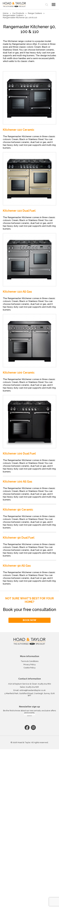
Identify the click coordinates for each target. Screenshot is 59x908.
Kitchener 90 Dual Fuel (18, 537)
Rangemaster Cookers (13, 15)
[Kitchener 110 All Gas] (29, 261)
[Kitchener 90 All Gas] (29, 562)
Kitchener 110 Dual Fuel (19, 210)
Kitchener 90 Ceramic (18, 509)
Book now (29, 620)
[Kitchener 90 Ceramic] (29, 506)
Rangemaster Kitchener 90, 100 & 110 (20, 17)
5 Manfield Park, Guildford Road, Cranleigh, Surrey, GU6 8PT (29, 694)
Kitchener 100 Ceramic (19, 372)
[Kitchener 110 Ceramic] (29, 99)
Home (5, 13)
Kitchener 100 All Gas (17, 481)
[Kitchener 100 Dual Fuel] (29, 423)
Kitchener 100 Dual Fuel (19, 453)
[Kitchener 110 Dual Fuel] (29, 180)
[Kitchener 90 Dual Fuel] (29, 534)
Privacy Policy (29, 664)
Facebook (27, 727)
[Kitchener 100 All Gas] (29, 478)
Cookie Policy (29, 668)
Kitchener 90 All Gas (17, 565)
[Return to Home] (16, 4)
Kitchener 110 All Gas (17, 291)
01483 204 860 (44, 684)
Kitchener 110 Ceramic (18, 129)
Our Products (18, 13)
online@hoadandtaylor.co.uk (32, 690)
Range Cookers (35, 13)
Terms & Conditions (29, 661)
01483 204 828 (32, 687)
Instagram (33, 727)
